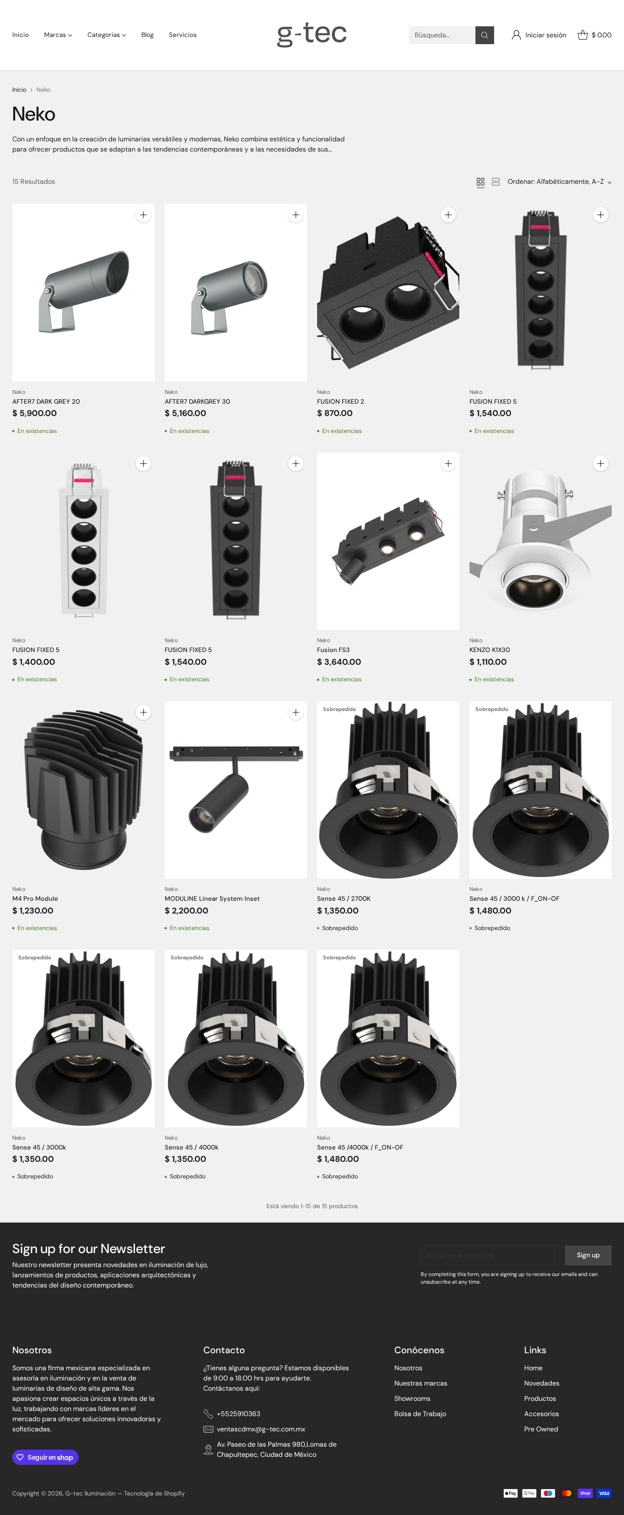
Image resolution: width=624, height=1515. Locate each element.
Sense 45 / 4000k (192, 1147)
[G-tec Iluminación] (312, 35)
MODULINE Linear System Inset (212, 898)
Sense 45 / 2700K (344, 898)
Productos (540, 1398)
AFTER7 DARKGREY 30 (197, 401)
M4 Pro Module (35, 898)
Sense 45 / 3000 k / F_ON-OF (514, 898)
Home (533, 1367)
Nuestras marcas (420, 1383)
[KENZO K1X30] (540, 541)
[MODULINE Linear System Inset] (236, 790)
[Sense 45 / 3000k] (83, 1038)
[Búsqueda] (484, 35)
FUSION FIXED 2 (340, 401)
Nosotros (408, 1367)
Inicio (19, 89)
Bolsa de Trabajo (420, 1413)
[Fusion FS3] (388, 541)
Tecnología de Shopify (154, 1493)
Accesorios (541, 1413)
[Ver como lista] (496, 182)
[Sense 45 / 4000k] (236, 1038)
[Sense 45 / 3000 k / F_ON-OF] (540, 790)
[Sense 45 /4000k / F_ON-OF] (388, 1038)
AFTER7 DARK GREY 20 (46, 401)
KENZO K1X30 (489, 650)
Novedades (541, 1383)
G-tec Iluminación (90, 1493)
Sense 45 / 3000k (39, 1147)
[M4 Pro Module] (83, 790)
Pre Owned (541, 1429)
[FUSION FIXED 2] (388, 292)
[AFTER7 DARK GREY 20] (83, 292)
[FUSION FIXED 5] (540, 293)
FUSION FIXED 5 (493, 401)
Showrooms (412, 1398)
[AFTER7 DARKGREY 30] (236, 293)
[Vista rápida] (143, 233)
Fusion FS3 (333, 650)
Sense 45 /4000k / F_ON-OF (360, 1147)
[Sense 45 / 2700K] (388, 790)
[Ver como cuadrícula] (480, 182)
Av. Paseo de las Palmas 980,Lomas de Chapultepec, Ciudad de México (277, 1449)
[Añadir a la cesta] (143, 214)
